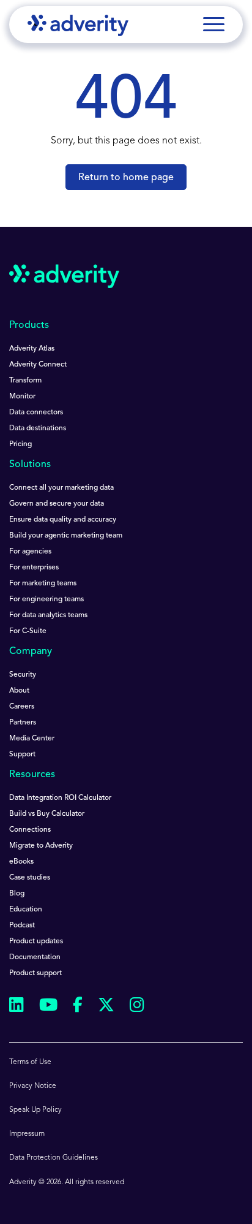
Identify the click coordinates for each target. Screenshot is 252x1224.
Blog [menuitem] (16, 893)
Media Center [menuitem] (31, 738)
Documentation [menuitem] (35, 957)
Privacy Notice (32, 1086)
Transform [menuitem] (25, 380)
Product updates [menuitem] (36, 941)
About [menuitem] (19, 690)
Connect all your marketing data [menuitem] (61, 488)
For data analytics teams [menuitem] (48, 615)
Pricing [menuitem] (20, 444)
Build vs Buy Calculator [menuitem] (46, 814)
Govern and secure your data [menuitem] (56, 503)
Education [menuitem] (25, 909)
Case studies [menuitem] (29, 877)
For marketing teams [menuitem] (42, 583)
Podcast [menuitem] (22, 925)
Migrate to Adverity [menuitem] (41, 846)
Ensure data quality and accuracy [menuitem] (62, 519)
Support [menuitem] (22, 754)
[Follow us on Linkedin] (16, 1007)
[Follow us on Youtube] (48, 1007)
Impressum (27, 1134)
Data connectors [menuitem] (36, 412)
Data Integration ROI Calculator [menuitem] (60, 798)
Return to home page (126, 178)
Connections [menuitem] (30, 830)
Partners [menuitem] (22, 722)
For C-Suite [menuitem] (27, 631)
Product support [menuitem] (35, 973)
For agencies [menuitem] (30, 551)
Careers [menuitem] (21, 706)
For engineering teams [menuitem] (46, 599)
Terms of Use (30, 1062)
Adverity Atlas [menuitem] (31, 348)
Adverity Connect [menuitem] (38, 364)
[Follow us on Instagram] (137, 1007)
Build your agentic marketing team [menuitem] (65, 535)
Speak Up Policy (35, 1110)
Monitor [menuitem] (22, 396)
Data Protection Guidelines (53, 1157)
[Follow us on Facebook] (78, 1007)
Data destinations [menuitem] (37, 428)
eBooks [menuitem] (21, 861)
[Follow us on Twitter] (106, 1007)
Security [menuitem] (22, 675)
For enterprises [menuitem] (34, 567)
